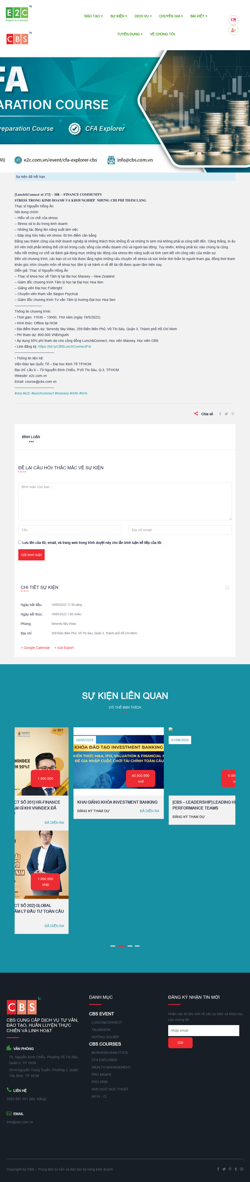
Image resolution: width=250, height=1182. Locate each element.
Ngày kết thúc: (32, 614)
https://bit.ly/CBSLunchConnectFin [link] (64, 346)
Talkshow (101, 1030)
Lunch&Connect (107, 1022)
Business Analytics (110, 1053)
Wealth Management (111, 1067)
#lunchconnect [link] (42, 393)
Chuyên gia (170, 16)
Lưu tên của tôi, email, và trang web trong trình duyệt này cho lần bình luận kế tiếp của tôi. (92, 543)
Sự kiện (117, 16)
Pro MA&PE (102, 1074)
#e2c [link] (27, 393)
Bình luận (31, 437)
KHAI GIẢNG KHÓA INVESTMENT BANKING (41, 802)
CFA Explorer (104, 1060)
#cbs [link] (18, 393)
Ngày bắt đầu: (31, 605)
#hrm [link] (83, 393)
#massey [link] (62, 393)
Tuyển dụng (129, 34)
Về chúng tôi (162, 34)
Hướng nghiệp (105, 1037)
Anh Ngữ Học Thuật (110, 1089)
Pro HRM (100, 1082)
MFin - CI (99, 1096)
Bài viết (197, 16)
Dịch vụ (142, 16)
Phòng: (26, 624)
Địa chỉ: (26, 633)
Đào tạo (92, 16)
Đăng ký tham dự (17, 811)
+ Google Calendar (35, 648)
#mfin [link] (74, 393)
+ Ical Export (64, 648)
